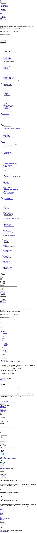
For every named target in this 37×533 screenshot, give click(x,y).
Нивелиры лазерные (5, 401)
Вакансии (1, 513)
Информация (2, 519)
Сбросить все (5, 404)
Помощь (1, 514)
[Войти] (0, 323)
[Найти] (3, 277)
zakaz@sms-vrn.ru (3, 19)
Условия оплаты (4, 4)
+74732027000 (2, 15)
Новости (3, 9)
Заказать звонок (3, 17)
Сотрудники (4, 10)
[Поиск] (1, 322)
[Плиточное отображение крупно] (0, 441)
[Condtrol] (18, 387)
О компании (2, 511)
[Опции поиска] (1, 276)
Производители (2, 522)
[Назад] (4, 341)
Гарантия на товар (5, 6)
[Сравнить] (2, 444)
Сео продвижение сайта (4, 531)
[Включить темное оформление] (1, 41)
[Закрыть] (1, 327)
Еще (5, 170)
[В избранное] (2, 443)
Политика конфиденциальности (5, 518)
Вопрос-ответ (2, 521)
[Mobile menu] (1, 295)
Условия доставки (5, 5)
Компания (1, 509)
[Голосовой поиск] (1, 277)
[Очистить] (16, 275)
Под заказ (2, 451)
